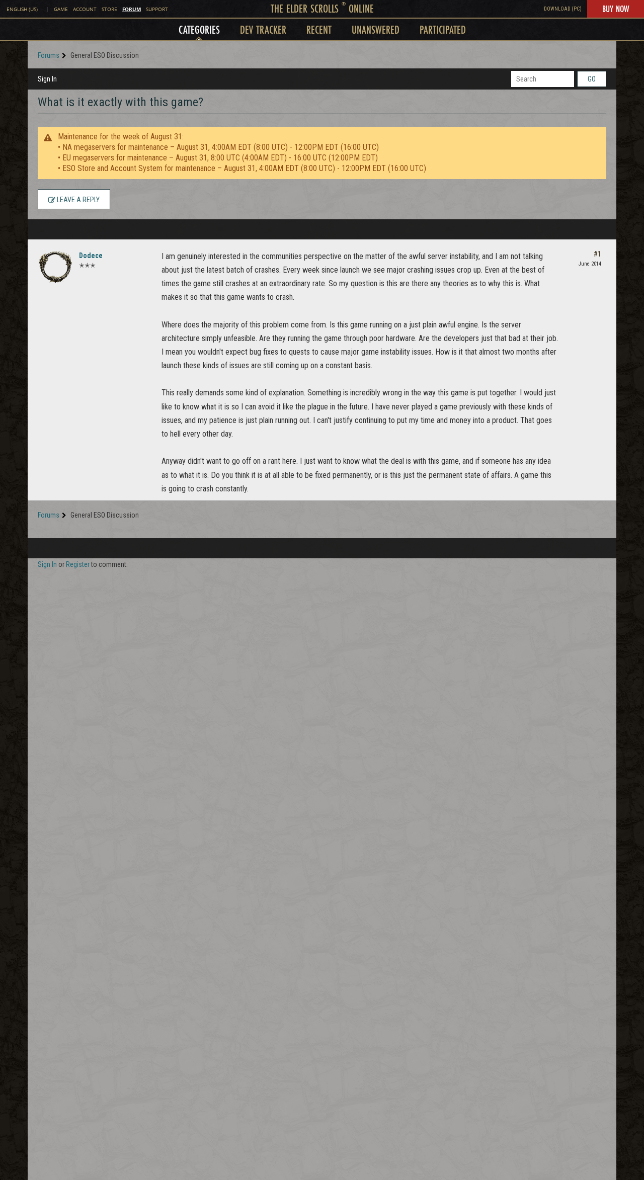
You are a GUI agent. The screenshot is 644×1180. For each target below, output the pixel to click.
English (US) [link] (22, 9)
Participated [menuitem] (443, 29)
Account (85, 9)
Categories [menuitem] (199, 29)
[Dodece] (55, 267)
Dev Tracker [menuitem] (263, 29)
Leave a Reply (77, 200)
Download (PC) (563, 9)
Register (78, 564)
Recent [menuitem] (319, 29)
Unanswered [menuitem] (375, 29)
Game (61, 9)
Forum (131, 9)
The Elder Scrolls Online (322, 8)
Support (157, 9)
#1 (597, 254)
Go (592, 79)
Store (109, 9)
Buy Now (615, 8)
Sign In (47, 79)
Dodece (91, 255)
